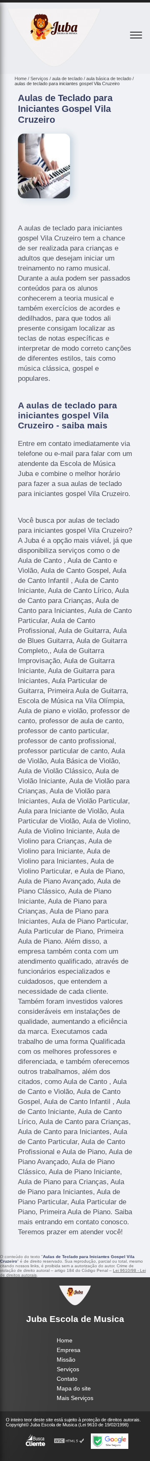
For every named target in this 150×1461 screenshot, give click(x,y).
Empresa (68, 1350)
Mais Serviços (75, 1398)
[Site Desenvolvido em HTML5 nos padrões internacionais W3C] (69, 1441)
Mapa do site (74, 1388)
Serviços (68, 1369)
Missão (66, 1359)
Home (64, 1340)
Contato (67, 1378)
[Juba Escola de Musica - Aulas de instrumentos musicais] (54, 64)
